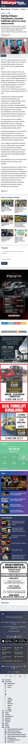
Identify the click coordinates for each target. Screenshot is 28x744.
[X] (10, 637)
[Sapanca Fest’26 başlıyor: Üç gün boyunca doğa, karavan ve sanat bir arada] (21, 232)
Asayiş (9, 698)
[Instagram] (13, 637)
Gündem (9, 700)
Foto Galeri (8, 710)
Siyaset (9, 705)
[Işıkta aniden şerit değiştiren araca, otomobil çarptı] (5, 499)
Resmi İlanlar (6, 9)
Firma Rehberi (9, 716)
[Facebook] (7, 637)
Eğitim (9, 701)
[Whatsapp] (18, 637)
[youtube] (20, 676)
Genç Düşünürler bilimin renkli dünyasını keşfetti (7, 224)
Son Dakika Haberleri (8, 661)
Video (6, 712)
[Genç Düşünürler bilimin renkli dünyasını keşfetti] (7, 218)
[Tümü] (26, 602)
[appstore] (7, 641)
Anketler (7, 721)
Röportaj (7, 718)
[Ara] (2, 6)
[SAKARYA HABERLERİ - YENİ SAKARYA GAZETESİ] (13, 2)
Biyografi (7, 720)
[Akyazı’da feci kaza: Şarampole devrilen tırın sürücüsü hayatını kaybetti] (5, 505)
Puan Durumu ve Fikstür (6, 657)
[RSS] (20, 637)
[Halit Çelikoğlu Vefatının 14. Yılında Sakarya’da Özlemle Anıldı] (7, 203)
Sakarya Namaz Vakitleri (6, 653)
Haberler (3, 13)
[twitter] (10, 676)
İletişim (7, 725)
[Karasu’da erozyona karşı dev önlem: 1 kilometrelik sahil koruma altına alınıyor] (21, 218)
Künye (24, 9)
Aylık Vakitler (5, 468)
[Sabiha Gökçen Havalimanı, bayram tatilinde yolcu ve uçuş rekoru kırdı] (14, 46)
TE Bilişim (17, 671)
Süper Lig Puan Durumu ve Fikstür (16, 736)
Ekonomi (10, 703)
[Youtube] (15, 637)
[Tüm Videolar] (26, 473)
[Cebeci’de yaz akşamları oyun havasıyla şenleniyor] (5, 494)
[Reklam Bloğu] (14, 294)
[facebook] (6, 676)
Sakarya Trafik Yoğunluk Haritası (19, 653)
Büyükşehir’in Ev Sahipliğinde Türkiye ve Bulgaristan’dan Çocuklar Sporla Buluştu (21, 210)
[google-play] (20, 641)
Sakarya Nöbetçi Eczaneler (7, 648)
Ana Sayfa (8, 680)
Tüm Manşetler (19, 656)
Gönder (4, 263)
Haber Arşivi (19, 661)
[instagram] (15, 676)
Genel (8, 13)
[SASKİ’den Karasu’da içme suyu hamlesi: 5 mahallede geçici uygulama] (7, 232)
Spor (8, 707)
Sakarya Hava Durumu (19, 648)
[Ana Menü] (4, 6)
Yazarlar (16, 9)
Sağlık (9, 709)
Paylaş (4, 55)
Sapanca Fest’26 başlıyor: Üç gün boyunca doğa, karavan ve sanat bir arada (20, 240)
